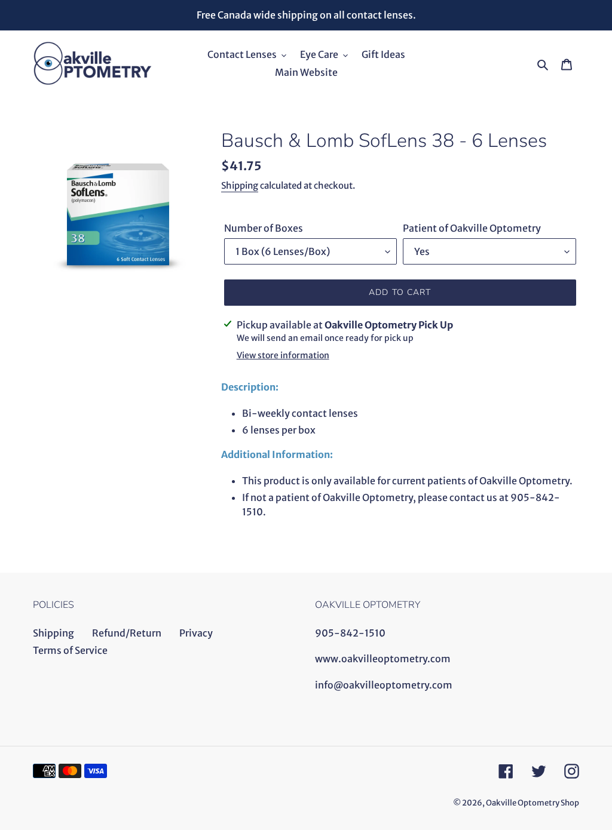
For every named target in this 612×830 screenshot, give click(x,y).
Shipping (239, 185)
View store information (283, 355)
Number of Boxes (263, 228)
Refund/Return (126, 633)
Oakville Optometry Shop (532, 803)
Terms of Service (70, 650)
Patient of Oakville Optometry (472, 228)
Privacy (196, 633)
